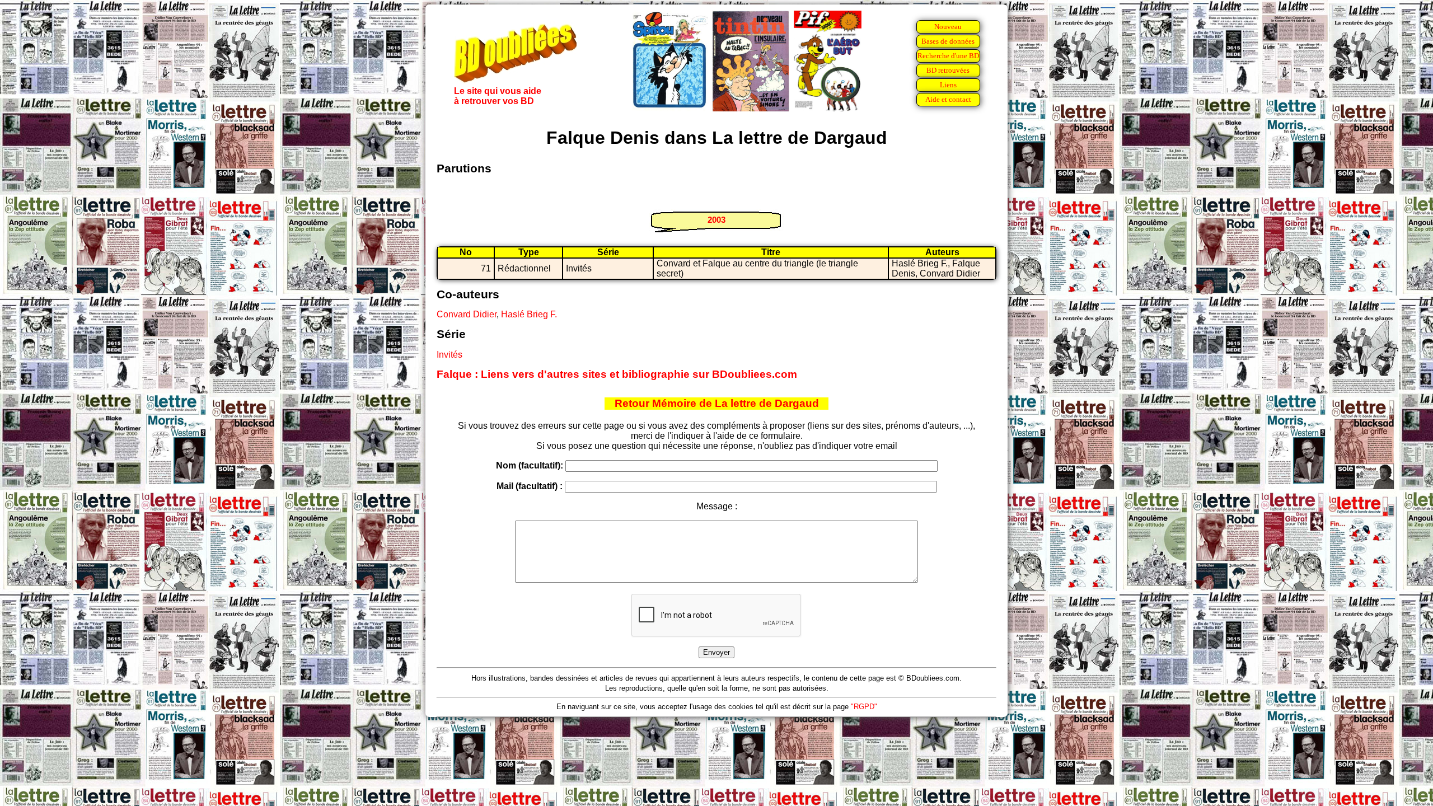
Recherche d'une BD (948, 55)
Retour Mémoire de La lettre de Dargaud (717, 403)
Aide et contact (948, 99)
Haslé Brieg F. (529, 314)
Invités (449, 354)
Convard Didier (467, 314)
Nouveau (948, 26)
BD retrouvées (948, 70)
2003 (716, 219)
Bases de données (948, 41)
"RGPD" (864, 706)
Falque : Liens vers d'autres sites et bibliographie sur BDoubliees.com (617, 374)
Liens (948, 85)
